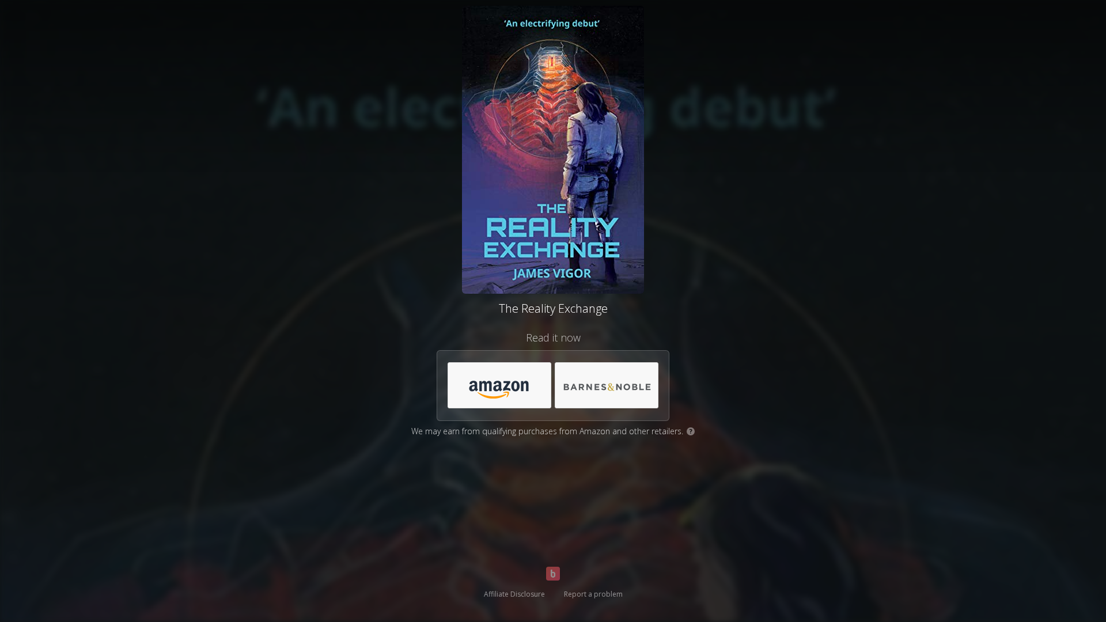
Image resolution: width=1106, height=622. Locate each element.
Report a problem (593, 594)
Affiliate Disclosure (514, 594)
